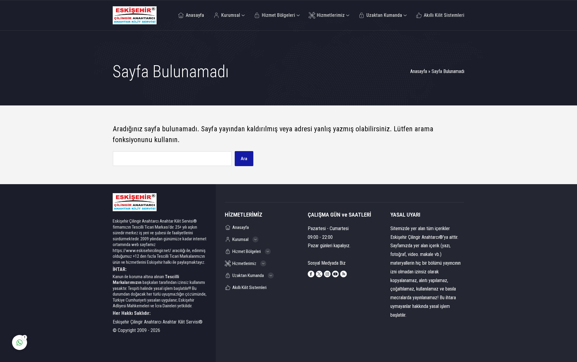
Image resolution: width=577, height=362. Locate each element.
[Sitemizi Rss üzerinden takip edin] (343, 274)
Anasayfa (418, 71)
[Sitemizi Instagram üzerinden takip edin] (327, 274)
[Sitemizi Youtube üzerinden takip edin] (335, 274)
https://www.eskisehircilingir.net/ (142, 250)
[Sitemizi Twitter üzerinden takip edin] (319, 274)
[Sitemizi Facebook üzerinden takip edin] (311, 274)
